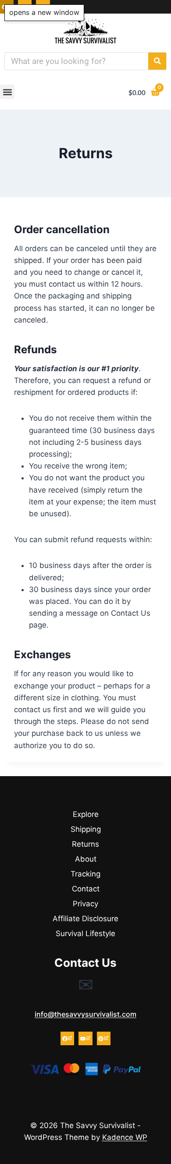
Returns (85, 844)
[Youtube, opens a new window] (85, 1038)
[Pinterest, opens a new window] (103, 1038)
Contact (86, 888)
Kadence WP (124, 1137)
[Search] (157, 61)
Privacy (85, 903)
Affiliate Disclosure (85, 918)
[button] (7, 92)
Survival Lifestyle (85, 933)
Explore (86, 814)
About (85, 859)
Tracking (85, 873)
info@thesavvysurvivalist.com (85, 1014)
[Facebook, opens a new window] (67, 1038)
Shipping (86, 829)
